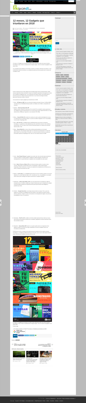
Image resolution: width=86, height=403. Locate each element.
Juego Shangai (58, 164)
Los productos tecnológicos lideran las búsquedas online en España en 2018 (44, 345)
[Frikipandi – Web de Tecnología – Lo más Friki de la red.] (24, 7)
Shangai (23, 400)
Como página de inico (59, 159)
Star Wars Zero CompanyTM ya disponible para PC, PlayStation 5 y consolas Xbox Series (31, 360)
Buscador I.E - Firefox (59, 158)
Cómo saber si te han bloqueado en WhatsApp (64, 53)
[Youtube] (67, 1)
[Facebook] (40, 398)
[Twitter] (66, 1)
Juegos (25, 1)
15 (69, 138)
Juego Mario (58, 163)
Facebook (52, 400)
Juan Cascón (59, 398)
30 (72, 141)
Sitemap (56, 400)
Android (57, 74)
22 (69, 139)
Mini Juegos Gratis (52, 1)
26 (62, 141)
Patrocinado (58, 80)
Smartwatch (58, 82)
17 (56, 139)
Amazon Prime (58, 212)
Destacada (16, 29)
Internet (29, 1)
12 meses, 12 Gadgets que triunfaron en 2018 (37, 328)
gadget (17, 340)
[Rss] (63, 1)
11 (59, 138)
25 (59, 141)
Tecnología (21, 1)
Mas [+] (52, 12)
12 (62, 138)
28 (67, 141)
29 (69, 141)
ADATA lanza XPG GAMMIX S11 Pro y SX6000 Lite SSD (20, 344)
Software (34, 12)
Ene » (59, 144)
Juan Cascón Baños (18, 28)
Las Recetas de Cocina (60, 157)
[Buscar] (75, 1)
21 (67, 139)
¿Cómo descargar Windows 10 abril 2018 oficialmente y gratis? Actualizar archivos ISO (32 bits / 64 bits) (64, 67)
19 (62, 139)
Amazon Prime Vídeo (59, 213)
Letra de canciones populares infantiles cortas (64, 51)
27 (64, 141)
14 (67, 138)
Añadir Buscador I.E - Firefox (40, 400)
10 (56, 138)
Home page (12, 400)
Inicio (12, 12)
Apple (62, 74)
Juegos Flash (58, 162)
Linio (17, 326)
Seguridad (64, 80)
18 (59, 139)
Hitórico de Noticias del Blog (61, 169)
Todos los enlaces (59, 167)
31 (56, 143)
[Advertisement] (32, 82)
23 (72, 139)
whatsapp (31, 56)
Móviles (33, 1)
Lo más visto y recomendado (61, 78)
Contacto (16, 1)
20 (64, 139)
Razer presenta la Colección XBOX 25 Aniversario (19, 359)
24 (56, 141)
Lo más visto (46, 1)
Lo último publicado (39, 1)
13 (64, 138)
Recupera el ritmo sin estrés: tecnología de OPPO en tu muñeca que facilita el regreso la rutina (45, 360)
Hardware (16, 12)
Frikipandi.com (53, 398)
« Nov (57, 144)
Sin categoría (70, 80)
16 (72, 138)
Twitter (48, 400)
